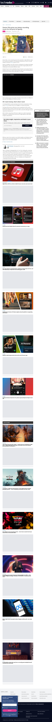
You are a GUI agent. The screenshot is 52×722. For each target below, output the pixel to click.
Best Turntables (42, 691)
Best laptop (19, 21)
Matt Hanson (9, 31)
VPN (29, 6)
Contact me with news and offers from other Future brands (10, 707)
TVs (13, 6)
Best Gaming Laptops (25, 694)
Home (37, 6)
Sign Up (9, 710)
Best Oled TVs (33, 696)
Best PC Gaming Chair (25, 698)
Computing (7, 6)
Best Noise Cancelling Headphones (46, 694)
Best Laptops (24, 691)
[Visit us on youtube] (35, 2)
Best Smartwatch (34, 698)
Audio (26, 6)
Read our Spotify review (7, 141)
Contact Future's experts (18, 711)
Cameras (33, 6)
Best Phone (33, 691)
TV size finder (11, 21)
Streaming (17, 6)
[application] (18, 84)
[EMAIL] (8, 147)
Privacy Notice (6, 129)
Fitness (22, 6)
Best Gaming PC (24, 696)
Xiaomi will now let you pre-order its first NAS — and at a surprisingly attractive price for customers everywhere (42, 115)
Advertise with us (29, 713)
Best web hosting (27, 21)
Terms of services (15, 128)
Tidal (7, 105)
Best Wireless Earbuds (43, 696)
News (4, 31)
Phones (2, 6)
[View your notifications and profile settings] (46, 3)
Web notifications (40, 713)
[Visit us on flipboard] (37, 2)
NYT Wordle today (36, 21)
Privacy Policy (13, 714)
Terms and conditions (41, 711)
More (41, 6)
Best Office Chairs (43, 698)
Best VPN (43, 21)
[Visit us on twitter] (33, 2)
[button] (49, 2)
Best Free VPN (13, 694)
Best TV (32, 694)
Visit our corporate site (39, 704)
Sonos (12, 62)
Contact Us (28, 711)
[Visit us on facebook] (32, 2)
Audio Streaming (8, 24)
